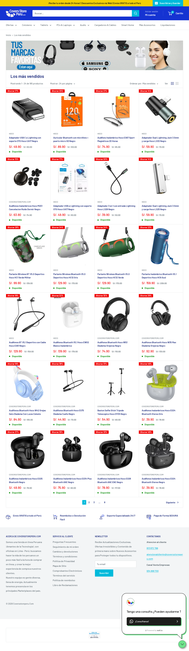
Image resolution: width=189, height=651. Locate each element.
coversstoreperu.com (20, 202)
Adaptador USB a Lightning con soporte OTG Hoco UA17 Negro (72, 208)
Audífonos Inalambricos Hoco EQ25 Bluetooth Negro (26, 480)
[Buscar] (135, 13)
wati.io (159, 630)
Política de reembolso (64, 580)
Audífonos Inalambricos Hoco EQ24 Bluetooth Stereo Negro (158, 480)
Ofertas (10, 25)
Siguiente (170, 502)
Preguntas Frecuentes (64, 541)
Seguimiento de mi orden (66, 546)
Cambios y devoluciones (65, 551)
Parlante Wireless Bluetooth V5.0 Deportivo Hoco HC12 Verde (113, 276)
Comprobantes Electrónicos (67, 570)
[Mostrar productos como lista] (177, 83)
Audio (83, 25)
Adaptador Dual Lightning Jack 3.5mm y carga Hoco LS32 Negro (160, 139)
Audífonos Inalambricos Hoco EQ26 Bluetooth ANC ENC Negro (114, 480)
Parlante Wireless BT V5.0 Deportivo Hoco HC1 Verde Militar (26, 276)
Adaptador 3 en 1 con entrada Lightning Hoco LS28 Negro (116, 208)
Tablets (44, 25)
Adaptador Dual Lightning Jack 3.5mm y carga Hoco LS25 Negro (160, 208)
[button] (154, 621)
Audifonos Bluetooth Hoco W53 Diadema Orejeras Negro (112, 344)
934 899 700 (153, 570)
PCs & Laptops (64, 25)
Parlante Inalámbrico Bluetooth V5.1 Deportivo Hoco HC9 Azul (159, 276)
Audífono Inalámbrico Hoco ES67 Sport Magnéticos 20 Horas (116, 139)
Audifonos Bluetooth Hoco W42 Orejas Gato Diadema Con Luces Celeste (27, 412)
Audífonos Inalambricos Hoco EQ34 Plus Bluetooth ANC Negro (72, 480)
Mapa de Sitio (59, 565)
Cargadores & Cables (105, 25)
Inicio (8, 35)
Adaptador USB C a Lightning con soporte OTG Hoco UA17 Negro (25, 139)
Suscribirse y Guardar (170, 3)
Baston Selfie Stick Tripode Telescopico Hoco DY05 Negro (112, 412)
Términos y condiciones (65, 556)
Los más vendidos (22, 35)
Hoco (11, 133)
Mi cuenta (150, 14)
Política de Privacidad (64, 561)
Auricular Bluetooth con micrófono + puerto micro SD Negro (70, 139)
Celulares (27, 25)
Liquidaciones (168, 25)
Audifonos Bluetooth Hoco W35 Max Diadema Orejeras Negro (159, 344)
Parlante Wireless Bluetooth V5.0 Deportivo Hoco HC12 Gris (69, 276)
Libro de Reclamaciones (65, 585)
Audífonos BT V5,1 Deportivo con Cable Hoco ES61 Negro (27, 344)
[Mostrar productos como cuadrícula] (172, 83)
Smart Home (127, 25)
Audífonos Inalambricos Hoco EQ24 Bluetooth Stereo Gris (158, 412)
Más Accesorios (147, 25)
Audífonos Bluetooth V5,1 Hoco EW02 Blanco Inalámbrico (71, 344)
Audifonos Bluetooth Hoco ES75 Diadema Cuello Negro (68, 412)
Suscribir (104, 573)
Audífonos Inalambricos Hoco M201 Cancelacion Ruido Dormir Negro (25, 208)
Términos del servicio (64, 575)
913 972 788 (152, 548)
